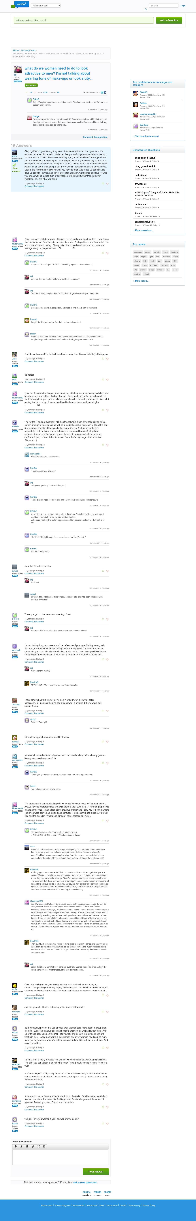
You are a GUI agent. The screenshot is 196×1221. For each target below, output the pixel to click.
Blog (153, 1205)
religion (143, 256)
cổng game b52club (145, 157)
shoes (136, 265)
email (173, 265)
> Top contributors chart (146, 136)
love (157, 256)
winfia (14, 989)
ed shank (16, 649)
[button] (16, 1146)
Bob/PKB (34, 682)
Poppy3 (33, 319)
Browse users (47, 1205)
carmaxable (35, 453)
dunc (14, 379)
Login (183, 5)
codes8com (141, 175)
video (175, 261)
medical (137, 274)
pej (15, 74)
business (164, 265)
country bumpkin (148, 114)
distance (160, 269)
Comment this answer (34, 186)
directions (166, 256)
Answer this (31, 85)
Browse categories (62, 1205)
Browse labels (78, 1205)
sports (175, 269)
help (145, 261)
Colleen (143, 103)
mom (14, 155)
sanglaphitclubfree (145, 221)
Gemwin (139, 212)
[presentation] (16, 1147)
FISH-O (36, 99)
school (146, 274)
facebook (174, 252)
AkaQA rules (92, 1205)
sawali (15, 570)
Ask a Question (169, 20)
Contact (123, 1205)
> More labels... (141, 280)
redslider (16, 1064)
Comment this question (95, 136)
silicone (137, 261)
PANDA (15, 426)
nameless (16, 1100)
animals (157, 252)
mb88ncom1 (141, 204)
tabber (33, 333)
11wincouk (140, 183)
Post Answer (96, 1171)
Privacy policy (134, 1205)
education (153, 265)
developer (138, 252)
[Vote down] (34, 92)
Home (16, 50)
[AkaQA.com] (19, 4)
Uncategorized (28, 50)
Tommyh (16, 704)
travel (175, 256)
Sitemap (145, 1205)
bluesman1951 (18, 243)
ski (135, 269)
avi (168, 269)
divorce (143, 269)
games (147, 252)
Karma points (112, 1205)
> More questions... (143, 230)
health (165, 252)
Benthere (144, 124)
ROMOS (143, 92)
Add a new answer (22, 1141)
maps (145, 265)
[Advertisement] (66, 40)
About (101, 1205)
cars (159, 261)
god (151, 256)
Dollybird (16, 1011)
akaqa (151, 269)
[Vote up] (27, 92)
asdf (136, 256)
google (167, 261)
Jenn (14, 358)
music (152, 261)
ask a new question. (85, 1182)
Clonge (36, 116)
